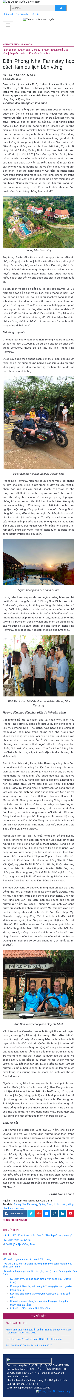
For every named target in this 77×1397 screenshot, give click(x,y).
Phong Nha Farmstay (25, 1204)
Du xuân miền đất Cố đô (17, 1240)
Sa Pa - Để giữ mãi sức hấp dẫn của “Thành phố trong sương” (38, 1235)
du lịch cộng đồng (63, 1204)
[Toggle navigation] (8, 25)
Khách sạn (24, 49)
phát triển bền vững (13, 1208)
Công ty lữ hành (40, 49)
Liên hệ (34, 14)
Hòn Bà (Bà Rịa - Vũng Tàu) (19, 1244)
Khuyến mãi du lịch (39, 53)
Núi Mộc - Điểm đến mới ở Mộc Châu (30, 1308)
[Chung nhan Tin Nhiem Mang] (53, 1391)
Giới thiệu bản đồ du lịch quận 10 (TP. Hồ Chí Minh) (33, 1339)
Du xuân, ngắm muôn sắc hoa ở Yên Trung (27, 1259)
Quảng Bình (45, 1204)
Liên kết (8, 14)
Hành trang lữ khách (17, 44)
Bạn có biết (10, 49)
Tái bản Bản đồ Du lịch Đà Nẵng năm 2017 (29, 1345)
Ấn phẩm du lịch (18, 53)
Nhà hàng (56, 49)
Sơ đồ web (22, 14)
